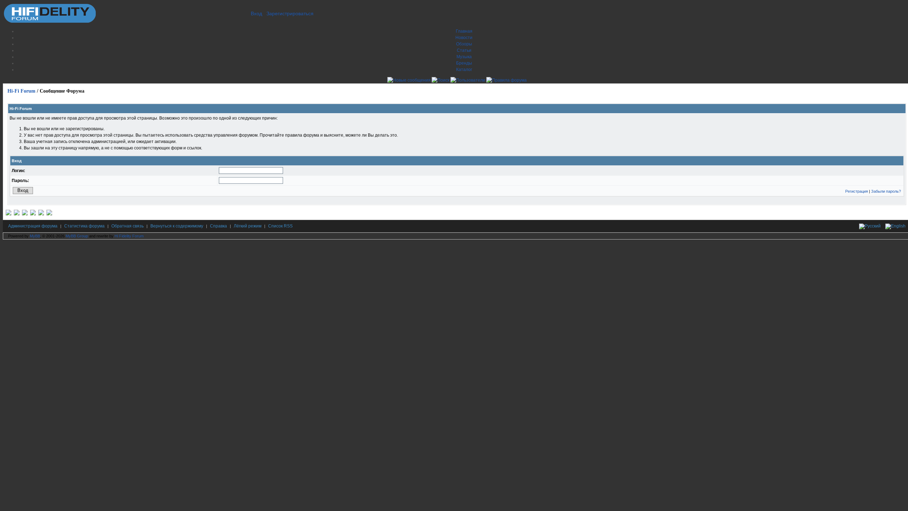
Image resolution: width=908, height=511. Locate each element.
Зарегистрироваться (290, 13)
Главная (464, 31)
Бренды (464, 63)
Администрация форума (32, 226)
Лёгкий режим (247, 226)
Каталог (464, 69)
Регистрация (856, 191)
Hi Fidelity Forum (129, 236)
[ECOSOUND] (33, 213)
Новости (463, 37)
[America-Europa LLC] (17, 213)
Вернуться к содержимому (176, 226)
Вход (256, 13)
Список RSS (280, 226)
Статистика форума (84, 226)
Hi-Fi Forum (21, 91)
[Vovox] (49, 213)
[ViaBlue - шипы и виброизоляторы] (41, 213)
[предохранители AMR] (8, 213)
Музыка (464, 56)
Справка (218, 226)
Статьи (464, 50)
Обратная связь (127, 226)
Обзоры (464, 44)
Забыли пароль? (886, 191)
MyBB (35, 236)
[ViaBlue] (25, 213)
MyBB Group (77, 236)
